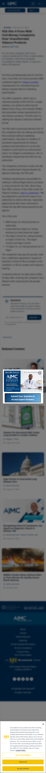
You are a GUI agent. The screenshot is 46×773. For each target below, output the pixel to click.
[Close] (43, 724)
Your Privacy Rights (22, 755)
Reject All (23, 762)
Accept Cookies (23, 769)
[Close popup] (39, 373)
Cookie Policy (21, 750)
